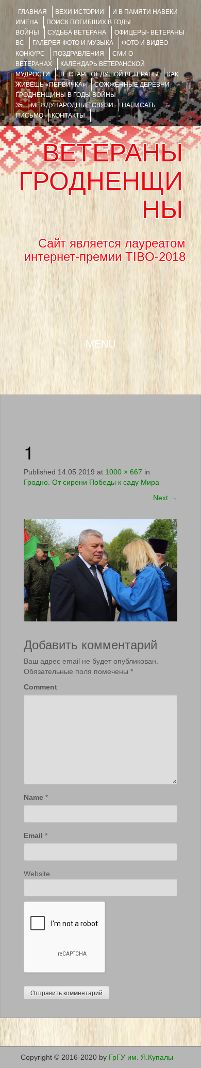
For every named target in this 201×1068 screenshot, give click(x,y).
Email (33, 835)
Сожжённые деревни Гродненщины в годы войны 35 (92, 95)
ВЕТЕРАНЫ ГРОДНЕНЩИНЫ (101, 181)
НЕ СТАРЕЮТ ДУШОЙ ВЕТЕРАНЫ (108, 74)
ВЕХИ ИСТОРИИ (79, 11)
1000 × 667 (123, 472)
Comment (40, 687)
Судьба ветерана (76, 32)
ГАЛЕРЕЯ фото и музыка (72, 42)
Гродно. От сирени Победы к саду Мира (91, 482)
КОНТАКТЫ (68, 115)
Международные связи (72, 105)
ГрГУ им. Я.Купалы (141, 1057)
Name (33, 797)
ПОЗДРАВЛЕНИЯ (78, 53)
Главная (32, 11)
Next (165, 498)
